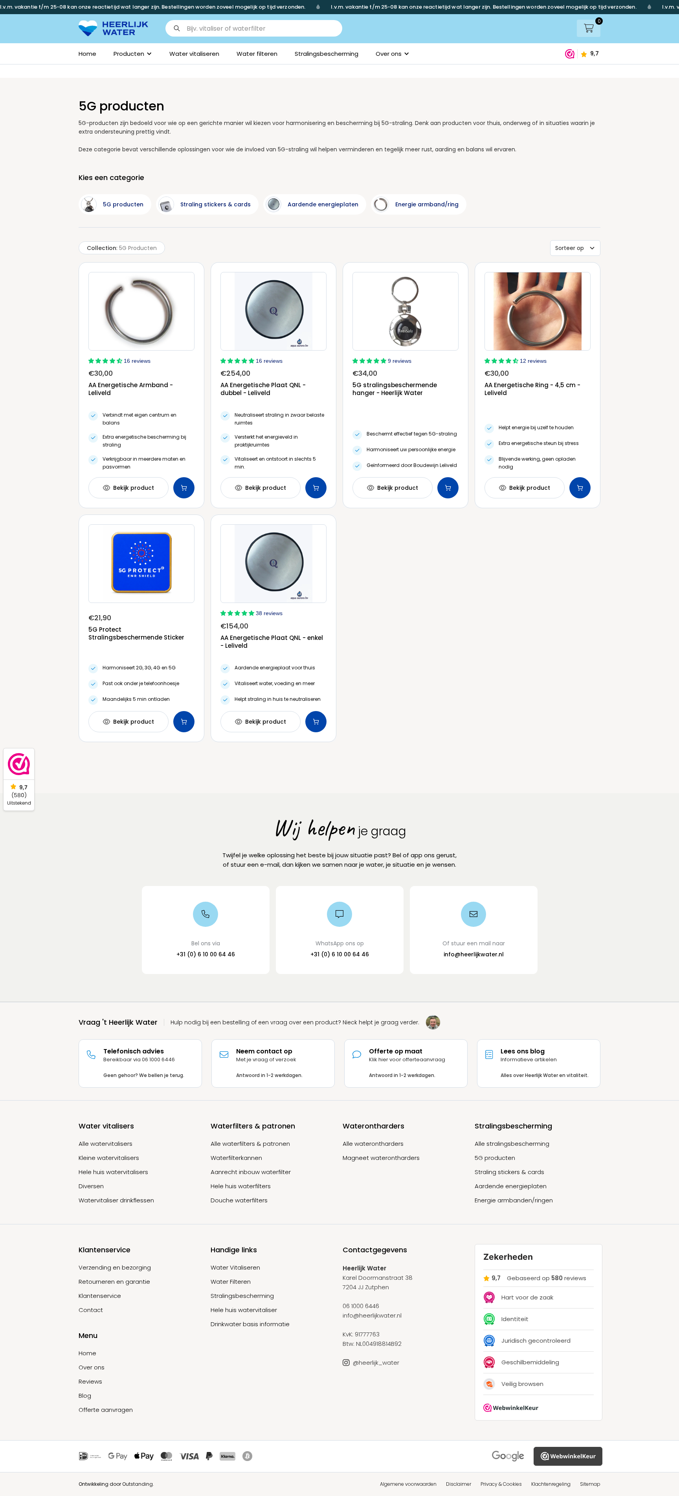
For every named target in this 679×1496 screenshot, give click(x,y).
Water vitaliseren (194, 54)
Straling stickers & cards (509, 1172)
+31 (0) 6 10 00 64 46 (205, 954)
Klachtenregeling (551, 1484)
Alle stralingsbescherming (512, 1144)
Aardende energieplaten (511, 1186)
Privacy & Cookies (501, 1484)
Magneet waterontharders (381, 1158)
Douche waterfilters (239, 1200)
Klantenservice (100, 1296)
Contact (91, 1310)
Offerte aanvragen (106, 1410)
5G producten (495, 1158)
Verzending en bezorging (115, 1268)
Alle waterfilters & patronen (250, 1144)
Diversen (91, 1186)
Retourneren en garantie (114, 1282)
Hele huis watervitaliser (244, 1310)
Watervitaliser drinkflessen (116, 1200)
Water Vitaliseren (235, 1268)
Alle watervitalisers (105, 1144)
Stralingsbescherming (326, 54)
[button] (256, 28)
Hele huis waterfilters (241, 1186)
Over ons (92, 1367)
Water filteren (257, 54)
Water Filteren (231, 1282)
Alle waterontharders (373, 1144)
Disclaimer (458, 1484)
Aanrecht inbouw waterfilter (251, 1172)
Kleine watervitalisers (109, 1158)
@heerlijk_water (376, 1363)
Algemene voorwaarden (408, 1484)
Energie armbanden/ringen (514, 1200)
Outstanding (137, 1484)
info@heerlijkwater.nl (474, 954)
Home (87, 54)
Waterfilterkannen (236, 1158)
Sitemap (590, 1484)
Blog (85, 1396)
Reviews (90, 1382)
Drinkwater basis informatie (250, 1324)
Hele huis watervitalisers (113, 1172)
